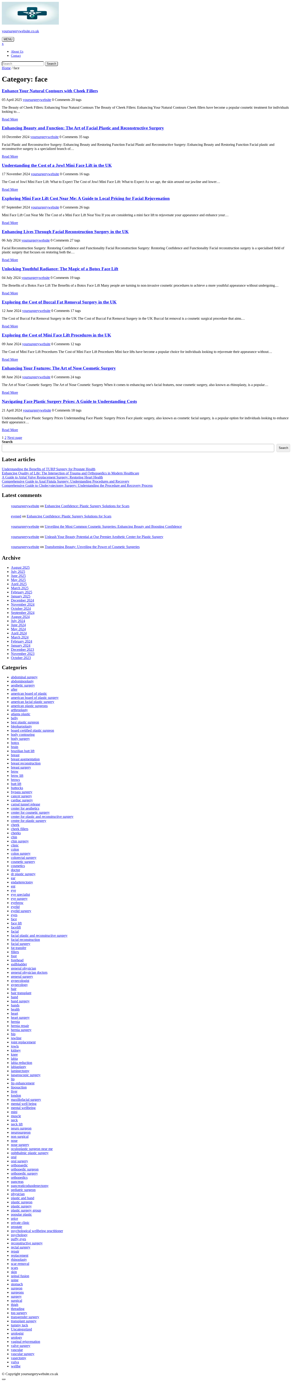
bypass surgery (21, 792)
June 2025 (18, 576)
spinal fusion (20, 1276)
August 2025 (20, 567)
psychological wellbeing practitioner (37, 1231)
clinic (15, 845)
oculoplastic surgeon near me (32, 1149)
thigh (14, 1305)
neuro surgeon (21, 1128)
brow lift (17, 775)
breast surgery (21, 767)
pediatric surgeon (23, 1190)
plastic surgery (21, 1206)
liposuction (19, 1087)
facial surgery (20, 944)
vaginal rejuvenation (25, 1341)
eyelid (15, 907)
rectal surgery (20, 1247)
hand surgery (20, 1001)
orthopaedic (19, 1165)
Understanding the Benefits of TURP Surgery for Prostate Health (48, 469)
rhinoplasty (19, 1259)
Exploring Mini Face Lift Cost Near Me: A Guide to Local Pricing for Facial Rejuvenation (86, 198)
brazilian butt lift (22, 751)
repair (15, 1251)
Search (51, 63)
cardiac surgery (22, 800)
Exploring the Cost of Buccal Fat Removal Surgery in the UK (59, 302)
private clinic (20, 1223)
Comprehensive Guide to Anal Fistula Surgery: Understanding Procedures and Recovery (65, 481)
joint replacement (23, 1042)
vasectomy (18, 1358)
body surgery (20, 739)
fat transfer (18, 948)
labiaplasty (18, 1067)
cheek (15, 825)
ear (13, 878)
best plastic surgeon (25, 722)
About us (17, 51)
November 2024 (22, 604)
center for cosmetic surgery (30, 812)
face (14, 919)
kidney (16, 1050)
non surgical (20, 1136)
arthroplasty (19, 710)
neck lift (17, 1124)
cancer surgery (21, 796)
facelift (16, 927)
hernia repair (20, 1026)
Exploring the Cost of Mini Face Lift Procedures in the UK (56, 335)
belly (14, 718)
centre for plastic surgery (28, 821)
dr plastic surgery (23, 874)
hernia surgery (21, 1030)
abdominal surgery (24, 677)
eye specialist (20, 894)
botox (15, 743)
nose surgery (20, 1145)
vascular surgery (22, 1354)
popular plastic (21, 1214)
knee (14, 1054)
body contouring (23, 734)
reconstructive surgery (27, 1243)
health (15, 1009)
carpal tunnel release (25, 804)
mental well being (23, 1104)
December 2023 (22, 649)
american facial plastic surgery (32, 702)
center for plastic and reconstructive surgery (42, 816)
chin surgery (20, 841)
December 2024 (22, 600)
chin (14, 837)
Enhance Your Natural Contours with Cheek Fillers (50, 90)
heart (14, 1013)
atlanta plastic (20, 714)
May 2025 (18, 580)
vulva (15, 1362)
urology (16, 1337)
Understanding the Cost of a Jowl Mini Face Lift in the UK (57, 165)
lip (13, 1079)
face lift (16, 923)
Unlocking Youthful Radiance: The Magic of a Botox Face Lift (60, 268)
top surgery (19, 1313)
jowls (15, 1046)
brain (14, 747)
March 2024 (20, 637)
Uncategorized (21, 1329)
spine (14, 1280)
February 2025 (21, 592)
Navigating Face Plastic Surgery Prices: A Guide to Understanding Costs (69, 401)
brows (15, 780)
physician (18, 1194)
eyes (14, 915)
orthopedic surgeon (25, 1169)
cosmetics (18, 866)
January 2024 (20, 645)
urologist (17, 1333)
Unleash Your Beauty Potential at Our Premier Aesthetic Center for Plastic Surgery (104, 537)
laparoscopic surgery (26, 1075)
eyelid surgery (21, 911)
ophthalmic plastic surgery (30, 1153)
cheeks (16, 833)
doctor (15, 870)
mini (14, 1112)
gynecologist (20, 981)
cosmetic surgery (23, 862)
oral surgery (19, 1161)
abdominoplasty (22, 681)
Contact (16, 55)
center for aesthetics (25, 808)
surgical (16, 1300)
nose (14, 1141)
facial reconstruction (25, 940)
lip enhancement (22, 1083)
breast (15, 755)
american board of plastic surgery (35, 698)
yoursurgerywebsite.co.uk (20, 31)
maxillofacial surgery (26, 1099)
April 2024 (19, 633)
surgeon (16, 1288)
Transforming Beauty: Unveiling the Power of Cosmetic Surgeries (92, 547)
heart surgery (20, 1017)
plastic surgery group (26, 1210)
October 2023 (21, 658)
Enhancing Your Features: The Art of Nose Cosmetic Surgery (59, 368)
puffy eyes (18, 1239)
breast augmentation (25, 759)
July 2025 (18, 572)
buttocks (17, 788)
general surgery (22, 976)
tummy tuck (19, 1325)
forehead (17, 960)
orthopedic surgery (24, 1173)
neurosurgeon (21, 1132)
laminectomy (20, 1071)
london (16, 1095)
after (14, 689)
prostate (16, 1227)
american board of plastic (29, 693)
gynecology (19, 985)
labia (14, 1058)
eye (13, 890)
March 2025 (20, 588)
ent (13, 886)
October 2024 (21, 608)
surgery (16, 1296)
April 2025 (19, 584)
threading (17, 1309)
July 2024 (18, 621)
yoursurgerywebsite (37, 100)
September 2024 (22, 613)
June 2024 (18, 625)
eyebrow (17, 903)
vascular (17, 1350)
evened (16, 516)
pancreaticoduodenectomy (30, 1186)
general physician (23, 968)
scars (14, 1268)
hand (14, 997)
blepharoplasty (21, 726)
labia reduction (21, 1063)
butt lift (16, 784)
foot (14, 956)
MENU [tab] (8, 39)
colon (15, 849)
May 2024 (18, 629)
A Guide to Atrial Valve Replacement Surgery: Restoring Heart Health (52, 477)
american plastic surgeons (29, 706)
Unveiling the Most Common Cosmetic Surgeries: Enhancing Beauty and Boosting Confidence (113, 526)
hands (15, 1005)
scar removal (20, 1264)
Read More (10, 119)
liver (14, 1091)
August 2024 (20, 617)
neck (14, 1120)
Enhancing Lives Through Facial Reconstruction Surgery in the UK (65, 231)
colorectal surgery (23, 858)
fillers (15, 952)
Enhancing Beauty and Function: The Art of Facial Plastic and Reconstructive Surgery (83, 128)
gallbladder (19, 964)
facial (15, 931)
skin (14, 1272)
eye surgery (19, 899)
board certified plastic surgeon (32, 730)
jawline (16, 1038)
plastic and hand (22, 1198)
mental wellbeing (23, 1108)
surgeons (17, 1292)
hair (13, 989)
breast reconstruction (26, 763)
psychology (19, 1235)
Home (6, 68)
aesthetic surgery (23, 685)
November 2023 (22, 654)
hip (13, 1034)
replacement (19, 1255)
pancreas (17, 1182)
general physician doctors (29, 972)
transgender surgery (25, 1317)
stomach (17, 1284)
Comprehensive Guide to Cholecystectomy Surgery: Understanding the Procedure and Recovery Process (77, 485)
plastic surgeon (21, 1202)
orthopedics (19, 1177)
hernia (15, 1022)
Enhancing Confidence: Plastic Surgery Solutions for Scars (87, 506)
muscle (16, 1116)
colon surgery (21, 853)
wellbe (16, 1366)
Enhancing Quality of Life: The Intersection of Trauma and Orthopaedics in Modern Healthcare (70, 473)
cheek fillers (19, 829)
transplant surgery (23, 1321)
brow (14, 771)
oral (13, 1157)
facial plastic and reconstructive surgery (39, 935)
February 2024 (21, 641)
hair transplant (21, 993)
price (14, 1218)
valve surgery (20, 1346)
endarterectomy (22, 882)
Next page (14, 438)
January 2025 (20, 596)
